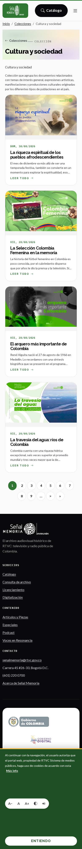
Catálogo (54, 11)
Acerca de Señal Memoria (21, 683)
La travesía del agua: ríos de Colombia (36, 442)
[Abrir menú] (75, 10)
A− (10, 803)
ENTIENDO (41, 841)
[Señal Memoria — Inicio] (15, 10)
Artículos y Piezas (15, 617)
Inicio (6, 24)
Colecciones (23, 24)
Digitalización (13, 597)
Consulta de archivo (17, 582)
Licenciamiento (13, 590)
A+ (27, 803)
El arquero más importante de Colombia (38, 346)
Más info (12, 770)
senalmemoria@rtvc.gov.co (22, 660)
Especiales (10, 625)
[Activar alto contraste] (35, 803)
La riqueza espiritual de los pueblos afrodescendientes (36, 155)
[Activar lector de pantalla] (44, 803)
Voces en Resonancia (17, 640)
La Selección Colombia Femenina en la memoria (33, 250)
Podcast (9, 632)
